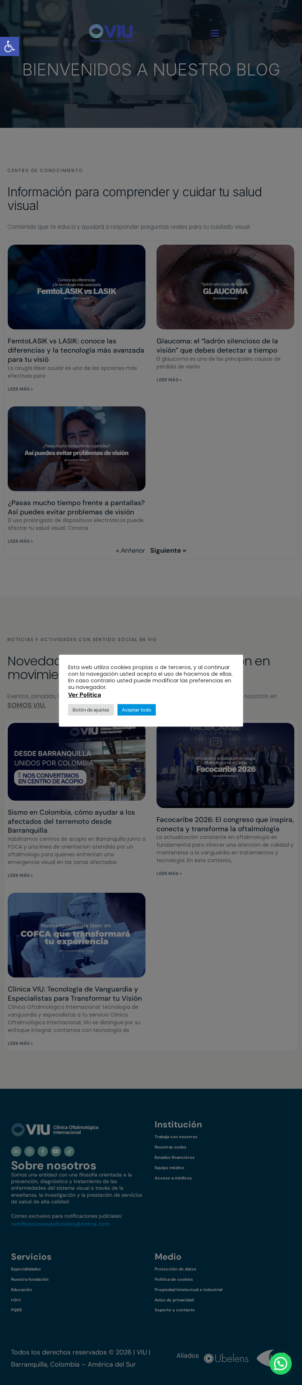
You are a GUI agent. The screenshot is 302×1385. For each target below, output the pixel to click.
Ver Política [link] (84, 695)
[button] (281, 1364)
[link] (111, 33)
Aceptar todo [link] (136, 710)
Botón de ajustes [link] (91, 710)
